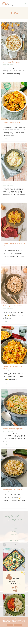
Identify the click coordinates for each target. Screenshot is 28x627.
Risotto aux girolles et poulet (11, 62)
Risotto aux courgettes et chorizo (13, 122)
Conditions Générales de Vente (14, 536)
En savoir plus (18, 625)
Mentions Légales (14, 534)
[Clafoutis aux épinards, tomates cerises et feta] (14, 559)
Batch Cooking (14, 528)
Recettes (4, 64)
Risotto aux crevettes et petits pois (13, 428)
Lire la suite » (5, 77)
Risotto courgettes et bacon (11, 183)
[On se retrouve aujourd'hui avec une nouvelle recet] (14, 605)
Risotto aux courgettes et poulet (12, 489)
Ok (8, 625)
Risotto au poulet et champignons (13, 306)
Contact (14, 533)
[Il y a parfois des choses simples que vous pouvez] (14, 582)
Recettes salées (10, 64)
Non (12, 625)
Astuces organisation (14, 531)
